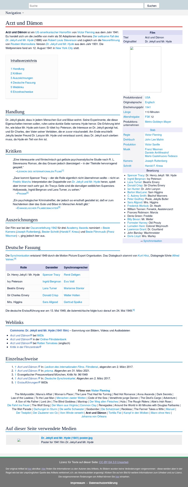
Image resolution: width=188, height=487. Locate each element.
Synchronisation (152, 241)
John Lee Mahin (154, 139)
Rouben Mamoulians (23, 44)
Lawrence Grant (136, 229)
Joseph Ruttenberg (156, 161)
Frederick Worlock (138, 206)
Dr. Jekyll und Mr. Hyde (60, 44)
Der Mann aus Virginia (65, 405)
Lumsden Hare (136, 226)
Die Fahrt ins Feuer (18, 405)
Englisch (150, 102)
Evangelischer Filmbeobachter (37, 208)
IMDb (40, 335)
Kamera (128, 161)
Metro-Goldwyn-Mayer (158, 121)
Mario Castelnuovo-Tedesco (161, 156)
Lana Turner (134, 182)
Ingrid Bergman (136, 179)
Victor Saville (152, 144)
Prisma (21, 193)
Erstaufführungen (27, 382)
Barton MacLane (137, 192)
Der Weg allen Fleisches (104, 401)
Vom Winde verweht (72, 412)
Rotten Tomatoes (47, 343)
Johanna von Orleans (94, 416)
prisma (49, 370)
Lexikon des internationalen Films (39, 171)
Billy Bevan (133, 219)
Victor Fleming (153, 134)
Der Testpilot (23, 412)
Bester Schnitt (50, 231)
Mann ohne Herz (160, 412)
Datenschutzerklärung (103, 483)
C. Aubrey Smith (136, 195)
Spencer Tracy (135, 175)
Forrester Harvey (137, 222)
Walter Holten (72, 295)
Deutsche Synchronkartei (60, 378)
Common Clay (88, 405)
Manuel (170, 409)
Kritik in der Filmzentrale (24, 347)
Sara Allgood (134, 202)
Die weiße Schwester (71, 409)
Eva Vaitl (69, 281)
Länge (127, 112)
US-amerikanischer (47, 32)
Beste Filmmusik (96, 231)
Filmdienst (92, 367)
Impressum (77, 483)
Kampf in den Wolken (136, 412)
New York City (64, 48)
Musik (126, 149)
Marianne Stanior (74, 288)
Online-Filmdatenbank (53, 339)
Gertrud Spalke (73, 302)
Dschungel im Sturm (45, 409)
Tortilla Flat (115, 412)
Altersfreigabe (131, 116)
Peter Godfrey (135, 199)
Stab (152, 130)
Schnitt (127, 165)
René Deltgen (72, 274)
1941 (148, 107)
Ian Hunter (133, 189)
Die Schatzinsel (110, 409)
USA (147, 97)
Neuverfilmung (111, 40)
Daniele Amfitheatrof (157, 152)
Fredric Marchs (22, 181)
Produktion (129, 144)
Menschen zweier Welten (71, 398)
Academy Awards (77, 228)
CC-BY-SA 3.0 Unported (113, 462)
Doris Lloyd (133, 236)
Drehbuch (129, 139)
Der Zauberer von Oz (45, 412)
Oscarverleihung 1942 (43, 228)
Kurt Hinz (143, 255)
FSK (147, 116)
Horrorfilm (65, 32)
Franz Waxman (154, 149)
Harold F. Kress (154, 165)
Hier (43, 468)
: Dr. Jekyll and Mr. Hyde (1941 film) (39, 330)
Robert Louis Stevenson (62, 40)
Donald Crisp (134, 185)
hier (30, 468)
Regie (126, 134)
